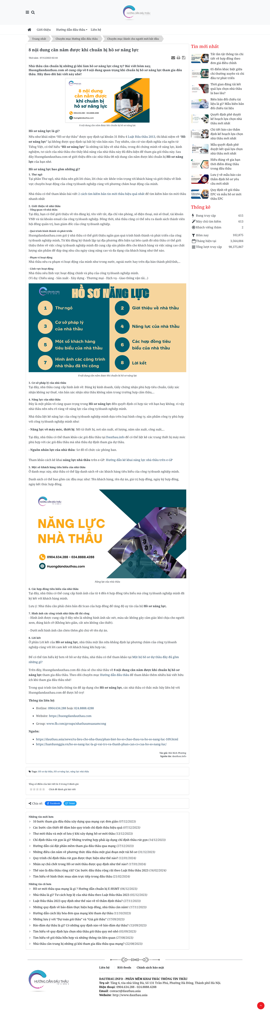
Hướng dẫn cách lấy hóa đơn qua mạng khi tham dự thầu (73, 913)
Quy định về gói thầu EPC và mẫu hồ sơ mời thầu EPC (225, 194)
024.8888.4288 (84, 708)
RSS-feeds (124, 967)
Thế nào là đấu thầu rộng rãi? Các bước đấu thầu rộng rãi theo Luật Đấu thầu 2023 (90, 870)
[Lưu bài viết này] (184, 58)
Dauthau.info (115, 437)
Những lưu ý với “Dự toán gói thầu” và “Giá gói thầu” (70, 919)
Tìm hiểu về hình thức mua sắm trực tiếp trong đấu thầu (72, 876)
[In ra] (179, 58)
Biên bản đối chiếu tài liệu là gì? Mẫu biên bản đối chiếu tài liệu (227, 103)
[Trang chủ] (29, 29)
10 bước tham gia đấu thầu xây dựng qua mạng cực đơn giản (75, 821)
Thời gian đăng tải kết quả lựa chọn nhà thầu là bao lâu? (226, 88)
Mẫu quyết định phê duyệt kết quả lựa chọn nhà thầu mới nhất (226, 149)
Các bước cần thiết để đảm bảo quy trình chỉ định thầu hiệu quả (77, 827)
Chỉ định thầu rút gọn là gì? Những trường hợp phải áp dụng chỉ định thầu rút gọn (90, 840)
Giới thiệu (44, 30)
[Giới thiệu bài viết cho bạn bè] (173, 58)
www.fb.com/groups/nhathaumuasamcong (76, 724)
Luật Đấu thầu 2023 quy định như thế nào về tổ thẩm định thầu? (78, 901)
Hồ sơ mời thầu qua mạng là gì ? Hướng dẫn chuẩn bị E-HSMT (76, 889)
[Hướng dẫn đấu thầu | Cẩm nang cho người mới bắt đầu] (136, 12)
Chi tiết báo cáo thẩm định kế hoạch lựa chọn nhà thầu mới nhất (226, 133)
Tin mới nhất (205, 46)
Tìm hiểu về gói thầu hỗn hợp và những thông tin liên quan (74, 938)
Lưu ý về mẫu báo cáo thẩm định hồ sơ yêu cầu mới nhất (225, 179)
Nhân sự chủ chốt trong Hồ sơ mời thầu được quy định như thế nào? (80, 864)
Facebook (55, 803)
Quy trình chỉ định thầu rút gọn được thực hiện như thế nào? (75, 858)
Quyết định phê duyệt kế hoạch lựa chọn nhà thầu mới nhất (226, 118)
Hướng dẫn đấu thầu (70, 30)
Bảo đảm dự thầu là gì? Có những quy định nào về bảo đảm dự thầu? (81, 925)
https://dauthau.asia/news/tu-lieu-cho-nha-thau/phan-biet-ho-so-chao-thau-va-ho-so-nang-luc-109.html (107, 739)
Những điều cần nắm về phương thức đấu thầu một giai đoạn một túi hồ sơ (85, 852)
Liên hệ (96, 30)
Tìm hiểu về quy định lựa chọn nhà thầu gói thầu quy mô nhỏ (75, 931)
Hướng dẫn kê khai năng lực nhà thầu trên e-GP (139, 460)
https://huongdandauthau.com (70, 716)
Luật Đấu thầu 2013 (141, 137)
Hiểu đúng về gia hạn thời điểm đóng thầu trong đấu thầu (225, 164)
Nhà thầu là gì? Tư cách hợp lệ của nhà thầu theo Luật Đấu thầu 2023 (81, 895)
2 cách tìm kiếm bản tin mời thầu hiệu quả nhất (111, 194)
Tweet (72, 803)
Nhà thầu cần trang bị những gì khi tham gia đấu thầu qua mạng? (79, 944)
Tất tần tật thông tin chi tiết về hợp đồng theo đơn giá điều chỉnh (226, 58)
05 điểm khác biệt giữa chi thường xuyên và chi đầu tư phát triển (227, 73)
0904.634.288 (57, 708)
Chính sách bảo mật (149, 967)
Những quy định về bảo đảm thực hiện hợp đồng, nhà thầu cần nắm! (81, 907)
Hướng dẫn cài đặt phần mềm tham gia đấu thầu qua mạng (74, 846)
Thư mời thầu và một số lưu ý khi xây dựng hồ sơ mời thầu (74, 834)
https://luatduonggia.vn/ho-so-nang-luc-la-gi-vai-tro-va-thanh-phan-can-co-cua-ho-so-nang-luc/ (101, 744)
